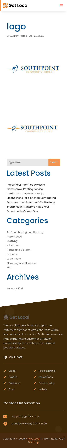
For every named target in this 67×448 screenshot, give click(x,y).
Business (14, 383)
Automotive (14, 236)
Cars (12, 389)
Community (46, 383)
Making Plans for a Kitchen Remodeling (31, 198)
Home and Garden (18, 250)
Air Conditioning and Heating (25, 232)
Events (13, 377)
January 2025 (15, 288)
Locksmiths (14, 258)
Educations (46, 377)
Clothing (12, 241)
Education (13, 245)
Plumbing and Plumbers (22, 263)
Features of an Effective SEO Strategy (31, 202)
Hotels (43, 389)
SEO (9, 267)
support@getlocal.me (25, 416)
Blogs (12, 371)
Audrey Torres (18, 36)
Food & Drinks (47, 371)
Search (54, 162)
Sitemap (33, 442)
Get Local (34, 438)
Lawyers (12, 254)
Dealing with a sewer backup (25, 193)
